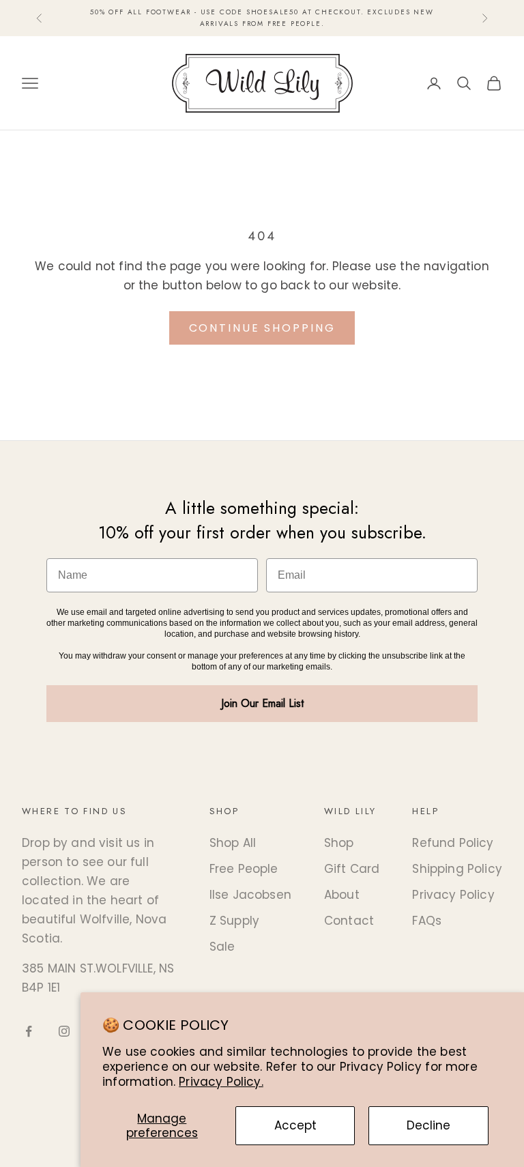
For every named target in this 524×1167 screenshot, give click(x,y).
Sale (222, 946)
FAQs (426, 920)
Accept (295, 1125)
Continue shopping (262, 328)
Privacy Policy (453, 895)
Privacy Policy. (221, 1082)
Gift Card (352, 869)
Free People (243, 869)
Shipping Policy (457, 869)
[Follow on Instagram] (64, 1031)
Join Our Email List (262, 703)
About (342, 895)
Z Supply (234, 920)
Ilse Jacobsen (250, 895)
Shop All (232, 843)
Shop (339, 843)
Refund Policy (452, 843)
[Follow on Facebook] (28, 1031)
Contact (349, 920)
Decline (428, 1125)
